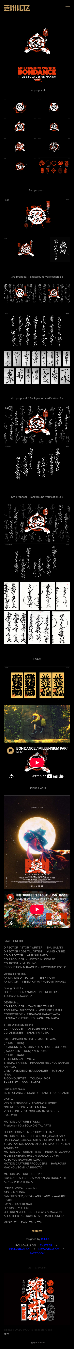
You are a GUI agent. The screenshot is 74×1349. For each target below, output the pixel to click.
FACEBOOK (37, 1253)
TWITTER (45, 1245)
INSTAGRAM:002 (49, 1249)
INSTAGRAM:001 (20, 1249)
